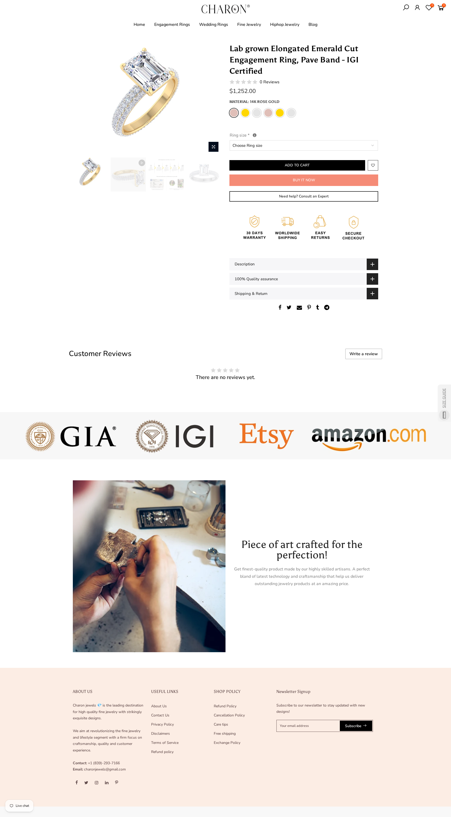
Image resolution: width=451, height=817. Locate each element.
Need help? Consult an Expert (304, 196)
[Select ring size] (255, 135)
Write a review (363, 354)
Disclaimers (160, 733)
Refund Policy (225, 706)
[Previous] (82, 99)
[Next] (212, 99)
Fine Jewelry (249, 24)
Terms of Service (165, 742)
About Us (159, 706)
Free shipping (225, 733)
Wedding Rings (213, 24)
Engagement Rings (172, 24)
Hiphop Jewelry (284, 24)
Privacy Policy (162, 724)
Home (139, 24)
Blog (312, 24)
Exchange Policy (227, 742)
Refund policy (162, 751)
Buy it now (304, 180)
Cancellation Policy (229, 715)
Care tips (221, 724)
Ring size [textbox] (252, 135)
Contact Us (160, 715)
